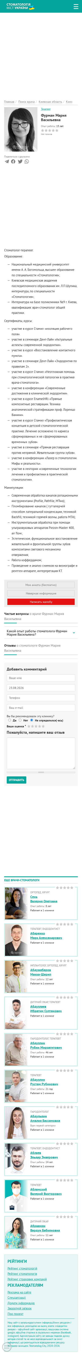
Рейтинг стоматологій (22, 1268)
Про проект (15, 1314)
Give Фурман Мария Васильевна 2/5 (32, 726)
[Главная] (23, 6)
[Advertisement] (41, 54)
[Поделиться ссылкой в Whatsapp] (27, 162)
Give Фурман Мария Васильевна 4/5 (40, 726)
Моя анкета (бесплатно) (41, 585)
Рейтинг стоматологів (22, 1274)
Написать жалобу (41, 602)
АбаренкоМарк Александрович (46, 935)
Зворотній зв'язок (20, 1308)
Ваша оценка (16, 726)
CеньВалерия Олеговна (43, 899)
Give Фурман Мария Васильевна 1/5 (29, 726)
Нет (25, 720)
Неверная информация (41, 593)
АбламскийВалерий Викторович (46, 1191)
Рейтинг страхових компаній (27, 1279)
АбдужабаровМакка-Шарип (40, 972)
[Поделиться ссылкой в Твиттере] (20, 162)
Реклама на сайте (19, 1292)
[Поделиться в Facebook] (13, 162)
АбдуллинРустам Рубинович (44, 1081)
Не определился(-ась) (49, 720)
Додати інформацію (21, 1303)
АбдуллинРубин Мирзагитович (46, 1045)
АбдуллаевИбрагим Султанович (46, 1008)
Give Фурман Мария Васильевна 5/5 (43, 726)
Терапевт (46, 109)
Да (14, 720)
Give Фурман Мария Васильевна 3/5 (36, 726)
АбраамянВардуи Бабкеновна (45, 1228)
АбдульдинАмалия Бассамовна (45, 1118)
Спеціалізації (17, 1298)
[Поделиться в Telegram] (6, 162)
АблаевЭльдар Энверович (44, 1155)
